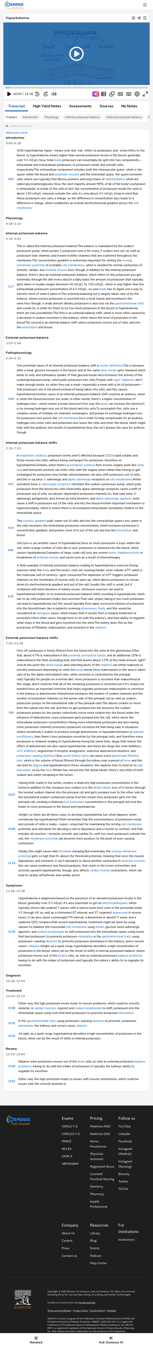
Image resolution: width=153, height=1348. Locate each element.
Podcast (95, 1256)
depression (120, 912)
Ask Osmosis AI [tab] (111, 1342)
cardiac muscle (100, 870)
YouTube (124, 1126)
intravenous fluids (93, 608)
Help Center (98, 1263)
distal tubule (54, 665)
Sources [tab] (106, 106)
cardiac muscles (45, 1008)
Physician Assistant (96, 1156)
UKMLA (67, 1156)
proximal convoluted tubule (87, 655)
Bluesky (123, 1174)
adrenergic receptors (56, 484)
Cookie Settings (87, 1302)
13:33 (11, 1036)
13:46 (11, 1066)
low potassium (74, 802)
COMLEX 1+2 (71, 1134)
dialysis (34, 946)
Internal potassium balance (82, 117)
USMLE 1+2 (69, 1126)
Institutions (126, 1239)
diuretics (51, 941)
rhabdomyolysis (128, 552)
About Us (68, 1233)
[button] (76, 53)
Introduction (30, 117)
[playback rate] (137, 94)
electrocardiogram (114, 903)
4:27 (11, 484)
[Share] (139, 17)
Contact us (69, 1256)
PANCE (66, 1141)
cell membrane (68, 418)
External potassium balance (124, 117)
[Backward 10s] (37, 94)
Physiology (51, 117)
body (57, 160)
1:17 (11, 286)
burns (112, 552)
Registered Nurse (102, 1166)
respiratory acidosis (33, 455)
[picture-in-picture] (112, 94)
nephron (100, 627)
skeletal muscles (133, 861)
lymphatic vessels (67, 174)
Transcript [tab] (16, 106)
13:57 (11, 1081)
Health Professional (99, 1204)
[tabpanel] (76, 601)
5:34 (11, 528)
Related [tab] (36, 1342)
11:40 (11, 932)
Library (95, 1233)
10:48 (11, 829)
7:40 (11, 713)
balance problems (130, 955)
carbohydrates (115, 179)
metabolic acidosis (82, 465)
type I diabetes (124, 380)
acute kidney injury (76, 756)
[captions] (120, 94)
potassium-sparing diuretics (36, 756)
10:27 (11, 795)
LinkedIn (124, 1134)
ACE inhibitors (26, 751)
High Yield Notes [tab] (47, 106)
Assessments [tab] (80, 106)
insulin (112, 370)
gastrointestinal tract (129, 303)
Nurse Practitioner (98, 1143)
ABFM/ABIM (70, 1164)
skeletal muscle (56, 270)
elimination (85, 936)
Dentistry (96, 1186)
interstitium (30, 327)
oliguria (37, 765)
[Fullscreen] (145, 94)
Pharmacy (97, 1194)
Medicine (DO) (100, 1134)
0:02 (11, 179)
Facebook (125, 1141)
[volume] (54, 94)
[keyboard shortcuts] (129, 94)
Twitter (123, 1181)
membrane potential (44, 838)
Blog (93, 1240)
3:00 (11, 399)
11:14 (11, 863)
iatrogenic (43, 613)
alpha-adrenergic (79, 479)
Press (66, 1248)
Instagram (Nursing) (125, 1163)
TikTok (123, 1189)
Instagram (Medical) (125, 1151)
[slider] (70, 94)
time (104, 370)
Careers (67, 1240)
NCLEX (67, 1149)
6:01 (11, 550)
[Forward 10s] (45, 94)
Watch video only (15, 132)
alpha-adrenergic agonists (114, 498)
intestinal (64, 851)
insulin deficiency (111, 365)
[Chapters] (103, 94)
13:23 (11, 1023)
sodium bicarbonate (50, 932)
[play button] (9, 94)
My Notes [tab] (129, 106)
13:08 (11, 1008)
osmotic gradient (34, 521)
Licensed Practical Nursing (102, 1176)
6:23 (11, 596)
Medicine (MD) (100, 1126)
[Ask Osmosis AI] (95, 94)
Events (95, 1248)
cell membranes (73, 265)
